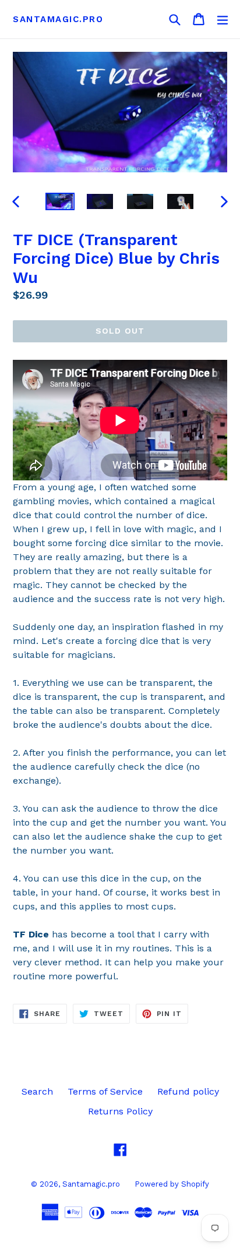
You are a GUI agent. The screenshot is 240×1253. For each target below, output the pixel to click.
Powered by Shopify (172, 1184)
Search (37, 1091)
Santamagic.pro (58, 19)
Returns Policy (120, 1111)
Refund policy (188, 1091)
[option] (60, 201)
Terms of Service (105, 1091)
